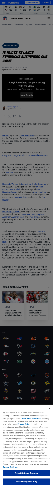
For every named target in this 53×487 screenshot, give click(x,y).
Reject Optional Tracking (26, 473)
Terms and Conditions (31, 418)
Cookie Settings (10, 467)
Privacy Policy (24, 424)
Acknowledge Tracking (26, 481)
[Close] (49, 408)
